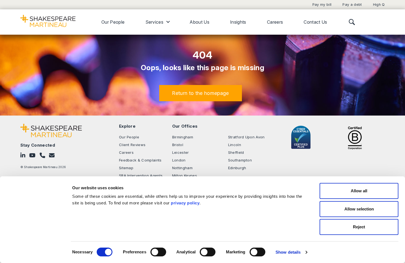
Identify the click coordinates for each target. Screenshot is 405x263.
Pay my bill (322, 4)
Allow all (359, 190)
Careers (275, 22)
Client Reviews (132, 145)
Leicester (180, 152)
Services (154, 22)
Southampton (240, 160)
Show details (288, 252)
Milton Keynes (184, 175)
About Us (199, 22)
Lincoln (234, 145)
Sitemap (126, 168)
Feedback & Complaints (140, 160)
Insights (238, 22)
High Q (379, 4)
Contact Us (315, 22)
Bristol (177, 145)
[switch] (158, 252)
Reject (359, 226)
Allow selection (359, 209)
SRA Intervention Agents (141, 175)
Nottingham (182, 168)
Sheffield (236, 152)
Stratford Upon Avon (246, 137)
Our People (113, 22)
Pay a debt (352, 4)
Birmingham (182, 137)
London (179, 160)
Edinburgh (237, 168)
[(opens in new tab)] (354, 137)
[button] (200, 93)
